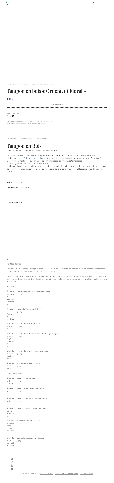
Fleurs (16, 124)
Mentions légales (46, 473)
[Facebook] (8, 116)
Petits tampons (37, 121)
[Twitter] (10, 116)
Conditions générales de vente (66, 473)
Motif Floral (23, 124)
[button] (92, 3)
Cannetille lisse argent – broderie (15, 234)
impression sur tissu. (35, 158)
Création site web (86, 473)
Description (12, 138)
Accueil (9, 84)
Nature (43, 124)
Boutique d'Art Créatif (28, 84)
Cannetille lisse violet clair (42, 234)
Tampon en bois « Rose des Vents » (67, 234)
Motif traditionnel (34, 124)
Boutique (16, 84)
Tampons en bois (47, 121)
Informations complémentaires (34, 138)
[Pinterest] (13, 116)
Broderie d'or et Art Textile (45, 84)
